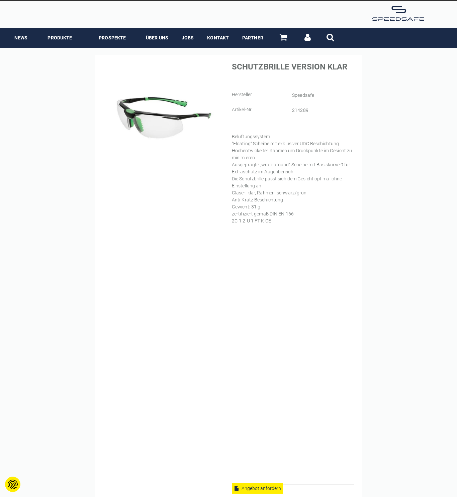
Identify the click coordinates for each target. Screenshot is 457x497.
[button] (286, 38)
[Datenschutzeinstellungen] (12, 484)
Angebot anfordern (261, 488)
